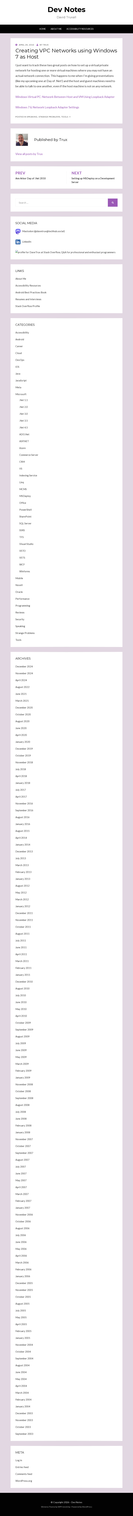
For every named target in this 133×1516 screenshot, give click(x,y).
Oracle (19, 591)
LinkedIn (26, 241)
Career (19, 346)
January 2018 (22, 782)
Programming (22, 605)
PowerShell (25, 509)
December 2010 (24, 981)
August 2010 (22, 988)
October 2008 (23, 1091)
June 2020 (21, 728)
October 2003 (23, 1426)
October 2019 (23, 755)
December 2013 (24, 851)
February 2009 (23, 1070)
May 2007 (21, 1180)
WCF (22, 564)
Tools (64, 116)
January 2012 (22, 906)
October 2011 (23, 926)
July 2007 (20, 1166)
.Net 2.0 (23, 406)
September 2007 (24, 1152)
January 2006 (22, 1276)
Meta (18, 387)
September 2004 (24, 1358)
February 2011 (23, 967)
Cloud (18, 353)
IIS (20, 468)
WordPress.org (23, 1480)
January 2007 (22, 1207)
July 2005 (20, 1310)
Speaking (32, 116)
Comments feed (23, 1473)
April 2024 (21, 680)
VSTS (22, 557)
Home (42, 29)
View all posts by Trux (29, 154)
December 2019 (24, 748)
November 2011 (24, 919)
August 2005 (22, 1303)
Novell (19, 585)
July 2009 (20, 1043)
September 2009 (24, 1029)
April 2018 (21, 776)
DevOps (19, 359)
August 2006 (22, 1228)
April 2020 (21, 734)
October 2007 (23, 1146)
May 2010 (21, 1009)
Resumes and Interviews (28, 299)
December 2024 (24, 666)
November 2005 (24, 1289)
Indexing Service (28, 475)
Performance (22, 598)
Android (19, 339)
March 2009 (22, 1063)
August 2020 (22, 721)
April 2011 (21, 954)
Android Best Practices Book (30, 292)
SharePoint (25, 516)
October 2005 (23, 1296)
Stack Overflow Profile (27, 306)
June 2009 (21, 1050)
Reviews (19, 612)
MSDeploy (25, 495)
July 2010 (20, 995)
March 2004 (22, 1392)
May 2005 (21, 1317)
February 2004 (23, 1399)
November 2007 (24, 1139)
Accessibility (22, 332)
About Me (56, 29)
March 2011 (22, 961)
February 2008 (23, 1125)
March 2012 (22, 899)
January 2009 (22, 1077)
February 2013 (23, 871)
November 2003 (24, 1420)
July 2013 (20, 858)
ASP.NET (24, 441)
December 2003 (24, 1413)
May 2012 (21, 892)
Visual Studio (26, 543)
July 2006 (20, 1235)
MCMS (23, 489)
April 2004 (21, 1385)
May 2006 (21, 1248)
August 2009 (22, 1036)
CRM (22, 461)
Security (19, 619)
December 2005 (24, 1283)
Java (17, 373)
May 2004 (21, 1378)
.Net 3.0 (23, 413)
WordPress (87, 1507)
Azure (22, 447)
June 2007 (21, 1173)
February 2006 (23, 1269)
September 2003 (24, 1433)
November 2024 (24, 673)
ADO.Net (24, 434)
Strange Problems (49, 116)
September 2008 (24, 1098)
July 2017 (20, 789)
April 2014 (21, 837)
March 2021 (22, 700)
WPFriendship (64, 1507)
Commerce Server (28, 454)
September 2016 (24, 810)
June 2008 (21, 1118)
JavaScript (21, 380)
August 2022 (22, 686)
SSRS (22, 530)
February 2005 (23, 1331)
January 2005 (22, 1337)
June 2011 (21, 947)
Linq (21, 482)
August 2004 (22, 1365)
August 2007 (22, 1159)
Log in (18, 1460)
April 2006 (21, 1255)
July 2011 (20, 940)
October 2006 (23, 1221)
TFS (21, 537)
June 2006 (21, 1241)
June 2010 (21, 1002)
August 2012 (22, 885)
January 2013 (22, 878)
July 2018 (20, 769)
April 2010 (21, 1015)
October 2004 (23, 1351)
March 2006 (22, 1262)
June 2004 (21, 1372)
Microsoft (20, 394)
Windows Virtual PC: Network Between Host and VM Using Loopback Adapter (65, 97)
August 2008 (22, 1104)
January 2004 (22, 1406)
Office (22, 502)
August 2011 (22, 933)
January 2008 (22, 1132)
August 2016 (22, 817)
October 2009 (23, 1022)
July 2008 (20, 1111)
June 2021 (21, 693)
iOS (17, 366)
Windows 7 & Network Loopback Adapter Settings (47, 107)
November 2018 (24, 762)
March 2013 (22, 865)
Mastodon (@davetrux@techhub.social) (43, 231)
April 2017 (21, 796)
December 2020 (24, 707)
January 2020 (22, 741)
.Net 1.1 (23, 400)
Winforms (24, 571)
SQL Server (25, 523)
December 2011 (24, 913)
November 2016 (24, 803)
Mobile (19, 578)
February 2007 (23, 1200)
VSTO (22, 550)
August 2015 (22, 830)
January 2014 (22, 844)
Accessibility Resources (80, 29)
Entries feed (22, 1467)
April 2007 (21, 1187)
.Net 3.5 (23, 420)
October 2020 (23, 714)
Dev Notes (66, 9)
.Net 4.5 (23, 427)
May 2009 (21, 1056)
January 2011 (22, 974)
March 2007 (22, 1194)
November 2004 (24, 1344)
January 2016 (22, 824)
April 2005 (21, 1324)
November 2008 (24, 1084)
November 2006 (24, 1214)
